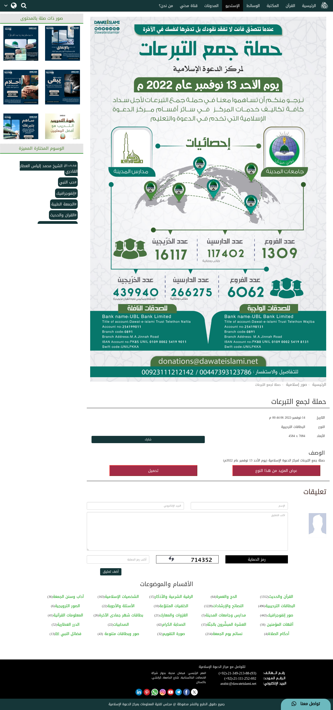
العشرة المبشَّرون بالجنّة (226, 624)
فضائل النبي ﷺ (68, 633)
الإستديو (232, 5)
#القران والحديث (63, 215)
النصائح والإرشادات (228, 605)
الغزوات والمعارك (174, 615)
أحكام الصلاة (278, 633)
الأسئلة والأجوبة (121, 605)
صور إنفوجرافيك (280, 615)
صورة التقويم (174, 633)
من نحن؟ (166, 5)
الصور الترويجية (67, 605)
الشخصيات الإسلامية (122, 596)
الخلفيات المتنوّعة (173, 605)
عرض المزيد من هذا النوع (276, 470)
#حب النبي (68, 182)
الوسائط (253, 5)
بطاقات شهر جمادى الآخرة (121, 615)
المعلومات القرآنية (68, 615)
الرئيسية (309, 5)
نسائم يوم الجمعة (227, 633)
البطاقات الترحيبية (280, 605)
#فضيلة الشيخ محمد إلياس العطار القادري (49, 168)
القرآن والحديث (281, 596)
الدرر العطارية (68, 624)
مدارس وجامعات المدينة (225, 615)
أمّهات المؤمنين (279, 624)
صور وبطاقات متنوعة (121, 633)
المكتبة (273, 5)
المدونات (211, 5)
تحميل (153, 470)
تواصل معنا (308, 704)
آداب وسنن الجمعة (68, 596)
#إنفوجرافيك (66, 193)
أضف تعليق (111, 572)
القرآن (290, 5)
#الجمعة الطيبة (64, 204)
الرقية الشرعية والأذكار (174, 596)
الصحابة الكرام (174, 624)
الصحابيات (121, 624)
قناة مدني (189, 5)
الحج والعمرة (226, 596)
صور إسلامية (296, 384)
